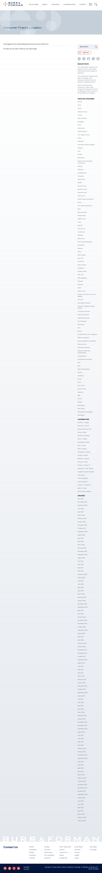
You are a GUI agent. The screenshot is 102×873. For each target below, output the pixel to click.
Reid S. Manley (82, 449)
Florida (80, 115)
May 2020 (80, 587)
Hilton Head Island (65, 847)
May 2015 (80, 742)
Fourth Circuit (82, 389)
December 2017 (82, 650)
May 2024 (80, 499)
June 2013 (81, 804)
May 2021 (80, 568)
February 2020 (82, 597)
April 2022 (81, 541)
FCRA (79, 125)
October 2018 (82, 627)
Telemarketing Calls (83, 318)
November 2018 (82, 623)
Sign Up (86, 52)
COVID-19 (81, 261)
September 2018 (82, 630)
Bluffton (31, 852)
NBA (79, 395)
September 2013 (82, 794)
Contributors (69, 4)
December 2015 (82, 722)
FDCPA (80, 102)
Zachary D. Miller (83, 455)
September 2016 (82, 692)
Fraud (79, 251)
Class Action (81, 179)
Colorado (80, 281)
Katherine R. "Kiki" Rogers (85, 468)
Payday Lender (82, 271)
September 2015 (82, 728)
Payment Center (27, 868)
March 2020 (81, 594)
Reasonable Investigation (85, 412)
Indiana (80, 402)
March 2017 (81, 676)
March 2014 (81, 775)
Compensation (82, 356)
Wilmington (93, 849)
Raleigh (77, 855)
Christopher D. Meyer (84, 452)
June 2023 (81, 508)
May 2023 (80, 512)
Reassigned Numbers (84, 303)
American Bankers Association (87, 341)
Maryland (80, 392)
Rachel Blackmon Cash (85, 429)
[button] (79, 60)
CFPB (79, 108)
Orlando (77, 852)
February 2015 (82, 748)
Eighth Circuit (82, 219)
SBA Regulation (82, 278)
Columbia (47, 849)
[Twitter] (14, 868)
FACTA (80, 399)
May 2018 (80, 636)
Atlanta (31, 847)
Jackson (62, 849)
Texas (79, 222)
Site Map (77, 867)
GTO (79, 328)
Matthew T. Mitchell (83, 458)
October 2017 (82, 656)
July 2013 (80, 801)
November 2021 (82, 551)
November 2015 (82, 725)
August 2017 (81, 663)
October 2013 (82, 791)
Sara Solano (81, 475)
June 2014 (81, 765)
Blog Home (33, 4)
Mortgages (81, 121)
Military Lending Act (83, 337)
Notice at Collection (68, 867)
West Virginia (82, 255)
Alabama (80, 148)
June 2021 (81, 564)
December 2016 (82, 686)
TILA (79, 151)
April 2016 (81, 709)
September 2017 (82, 660)
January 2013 (82, 820)
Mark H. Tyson (82, 488)
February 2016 (82, 715)
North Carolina (82, 265)
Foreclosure (81, 128)
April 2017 (81, 673)
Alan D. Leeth (82, 445)
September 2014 (82, 758)
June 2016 (81, 702)
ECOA (79, 379)
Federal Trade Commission (86, 199)
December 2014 (82, 755)
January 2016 (82, 719)
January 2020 (82, 600)
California (80, 169)
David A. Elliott (82, 432)
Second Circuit (82, 186)
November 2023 (82, 502)
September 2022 (82, 531)
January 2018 (82, 646)
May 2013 (80, 807)
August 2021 (81, 558)
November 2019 (82, 604)
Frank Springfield (83, 478)
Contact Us (11, 847)
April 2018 (81, 640)
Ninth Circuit (81, 196)
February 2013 (82, 817)
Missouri (80, 248)
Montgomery (63, 858)
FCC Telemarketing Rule (85, 242)
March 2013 (81, 814)
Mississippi (81, 405)
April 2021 (81, 571)
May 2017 (80, 669)
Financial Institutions (84, 347)
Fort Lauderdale (49, 855)
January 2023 (82, 522)
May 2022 (80, 538)
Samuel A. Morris (83, 462)
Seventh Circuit (82, 189)
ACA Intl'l (80, 299)
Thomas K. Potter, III (84, 465)
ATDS (79, 138)
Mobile (61, 855)
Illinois (79, 202)
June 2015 (81, 738)
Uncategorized (82, 173)
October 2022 (82, 528)
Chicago (46, 847)
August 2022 (81, 535)
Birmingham (33, 849)
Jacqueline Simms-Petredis (86, 472)
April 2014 (81, 771)
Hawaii (80, 331)
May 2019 (80, 610)
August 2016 (81, 696)
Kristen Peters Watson (84, 491)
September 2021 (82, 554)
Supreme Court (82, 192)
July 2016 (80, 699)
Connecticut (81, 232)
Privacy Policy (56, 867)
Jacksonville (63, 852)
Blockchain (81, 324)
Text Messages (82, 321)
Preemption (81, 245)
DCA (79, 209)
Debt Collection (82, 118)
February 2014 (82, 778)
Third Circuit (81, 228)
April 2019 (81, 614)
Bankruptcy (81, 157)
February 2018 (82, 643)
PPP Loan (81, 274)
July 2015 (80, 735)
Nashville (77, 849)
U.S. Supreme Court (84, 135)
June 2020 (81, 584)
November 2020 (82, 574)
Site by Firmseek (93, 869)
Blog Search (84, 46)
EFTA (79, 382)
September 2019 (82, 607)
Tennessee (81, 176)
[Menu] (90, 4)
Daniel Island (48, 852)
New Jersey (81, 408)
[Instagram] (5, 868)
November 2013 (82, 788)
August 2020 (81, 577)
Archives (55, 4)
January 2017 (82, 683)
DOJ (79, 362)
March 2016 (81, 712)
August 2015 (81, 732)
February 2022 (82, 548)
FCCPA (80, 154)
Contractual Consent (84, 311)
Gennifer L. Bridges (83, 422)
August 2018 (81, 633)
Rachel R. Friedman (83, 435)
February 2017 (82, 679)
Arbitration (81, 141)
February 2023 (82, 518)
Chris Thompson (82, 481)
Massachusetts (82, 212)
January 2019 (82, 617)
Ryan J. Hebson (82, 439)
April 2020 (81, 591)
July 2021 (80, 561)
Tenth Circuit (81, 291)
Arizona (80, 372)
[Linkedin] (18, 868)
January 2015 (82, 751)
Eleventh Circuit (82, 112)
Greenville (47, 858)
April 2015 (81, 745)
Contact (83, 4)
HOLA (79, 288)
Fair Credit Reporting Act (85, 205)
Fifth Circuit (81, 238)
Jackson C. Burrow (83, 426)
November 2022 (82, 525)
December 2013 (82, 784)
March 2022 (81, 544)
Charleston (32, 855)
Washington (81, 415)
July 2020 (80, 581)
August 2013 (81, 798)
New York (80, 258)
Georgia (80, 166)
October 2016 (82, 689)
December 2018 (82, 620)
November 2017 (82, 653)
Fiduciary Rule (82, 344)
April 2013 (81, 811)
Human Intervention (83, 314)
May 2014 (80, 768)
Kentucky (80, 284)
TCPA (79, 105)
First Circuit (81, 385)
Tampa (77, 858)
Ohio (79, 366)
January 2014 (82, 781)
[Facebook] (9, 868)
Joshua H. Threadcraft (84, 485)
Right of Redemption (84, 369)
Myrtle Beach (79, 847)
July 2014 (80, 761)
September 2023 (82, 505)
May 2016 (80, 706)
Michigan (80, 235)
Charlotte (32, 858)
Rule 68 (80, 225)
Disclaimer (48, 867)
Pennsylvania (82, 215)
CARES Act (81, 268)
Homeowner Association (85, 359)
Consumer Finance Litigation (86, 144)
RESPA (80, 182)
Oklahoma (81, 375)
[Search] (96, 4)
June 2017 (81, 666)
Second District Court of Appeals (87, 334)
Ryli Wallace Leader (83, 442)
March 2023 (81, 515)
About (45, 4)
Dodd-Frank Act (82, 131)
